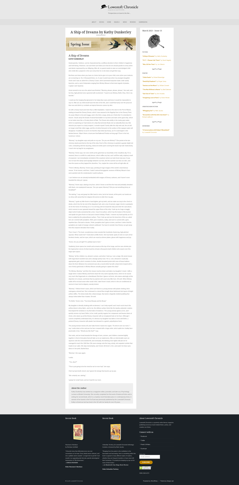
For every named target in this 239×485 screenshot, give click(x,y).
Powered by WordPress (150, 481)
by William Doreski (155, 85)
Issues (116, 22)
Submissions (143, 22)
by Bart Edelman (156, 89)
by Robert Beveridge (153, 77)
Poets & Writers (145, 444)
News (125, 22)
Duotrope (144, 448)
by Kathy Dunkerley (154, 56)
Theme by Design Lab (167, 481)
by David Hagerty (156, 60)
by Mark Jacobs (152, 110)
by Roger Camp (154, 81)
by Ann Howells (153, 93)
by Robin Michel (155, 97)
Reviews (133, 22)
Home (109, 22)
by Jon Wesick (153, 64)
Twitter (143, 440)
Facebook (144, 436)
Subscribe (142, 454)
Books (101, 22)
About (94, 22)
